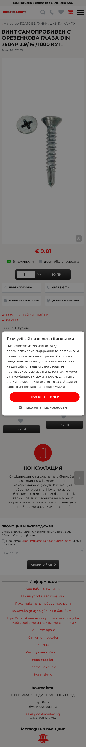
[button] (43, 407)
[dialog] (43, 374)
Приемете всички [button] (45, 397)
